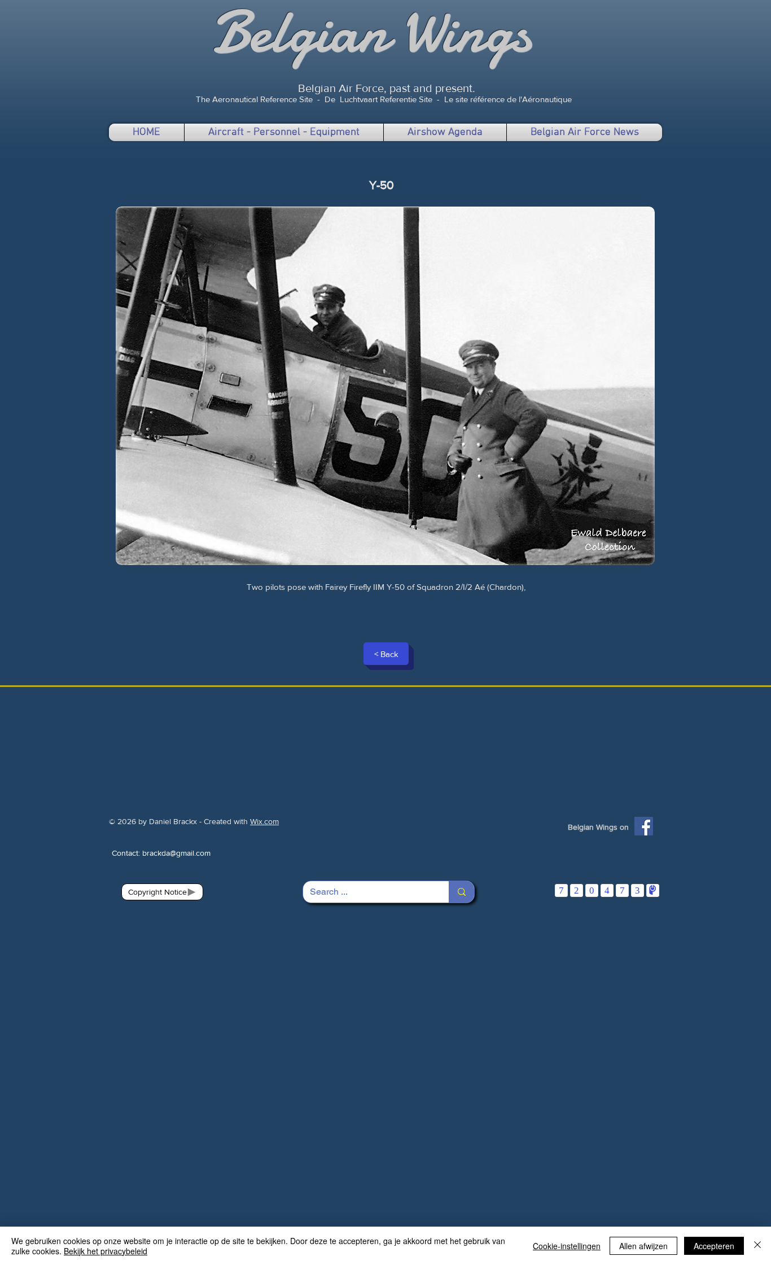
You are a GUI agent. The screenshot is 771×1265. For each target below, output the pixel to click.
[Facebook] (643, 826)
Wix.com (264, 821)
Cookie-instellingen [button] (567, 1245)
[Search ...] (461, 892)
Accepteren (714, 1245)
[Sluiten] (757, 1246)
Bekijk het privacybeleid (105, 1251)
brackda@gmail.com (176, 852)
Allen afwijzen (643, 1245)
